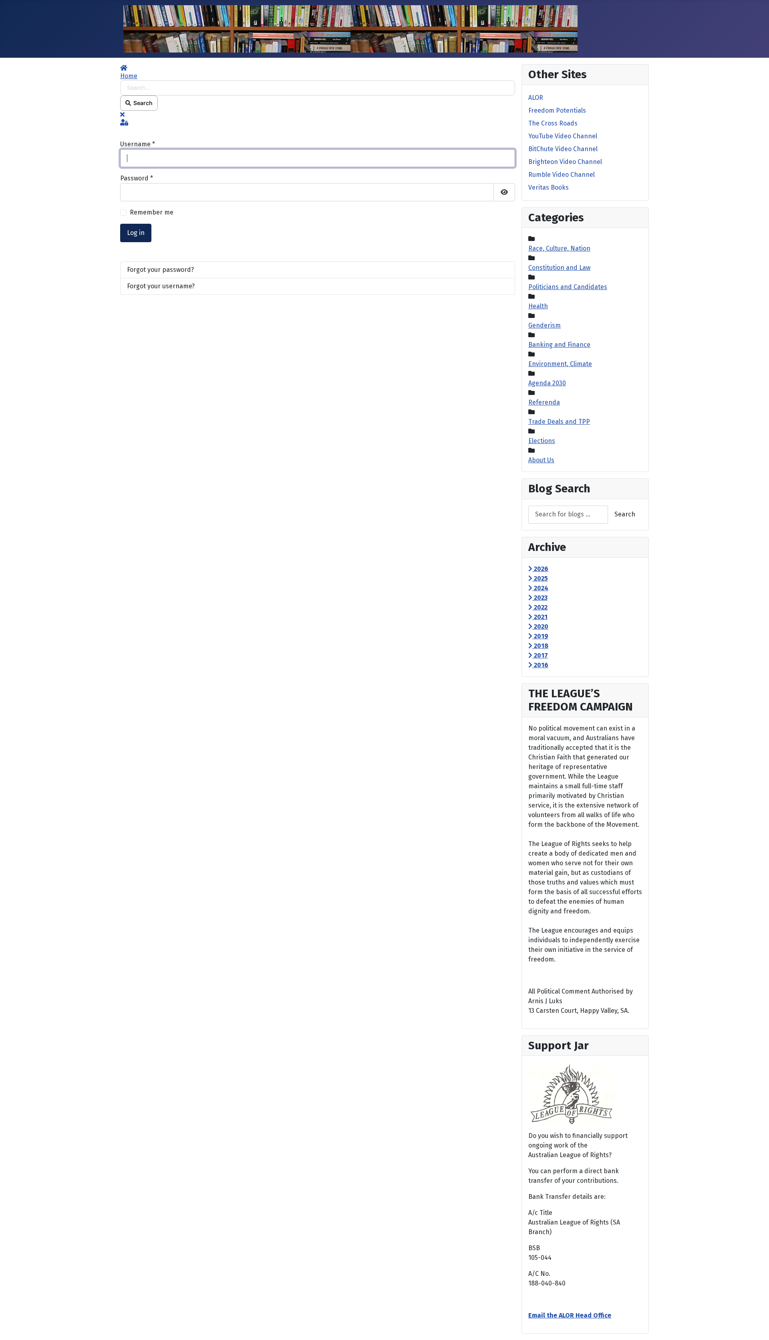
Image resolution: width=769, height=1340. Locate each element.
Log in (136, 233)
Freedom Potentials (557, 110)
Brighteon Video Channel (565, 162)
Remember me (151, 212)
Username (137, 144)
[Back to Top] (755, 1325)
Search (142, 102)
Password (136, 178)
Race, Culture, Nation (559, 248)
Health (538, 306)
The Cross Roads (553, 123)
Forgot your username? (161, 286)
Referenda (544, 402)
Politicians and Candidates (567, 287)
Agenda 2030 (547, 383)
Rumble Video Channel (561, 174)
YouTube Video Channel (562, 136)
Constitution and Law (559, 267)
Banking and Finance (559, 344)
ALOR (535, 97)
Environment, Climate (560, 364)
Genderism (544, 325)
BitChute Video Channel (563, 149)
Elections (541, 441)
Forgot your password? (160, 269)
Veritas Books (548, 187)
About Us (541, 460)
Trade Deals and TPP (559, 421)
